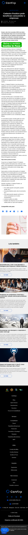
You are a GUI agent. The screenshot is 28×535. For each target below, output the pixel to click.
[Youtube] (21, 497)
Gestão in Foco (6, 22)
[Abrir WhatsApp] (25, 532)
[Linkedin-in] (16, 497)
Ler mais (6, 274)
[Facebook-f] (7, 497)
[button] (24, 3)
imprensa (12, 22)
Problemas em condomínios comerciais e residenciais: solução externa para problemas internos (13, 296)
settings (12, 530)
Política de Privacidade (14, 516)
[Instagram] (11, 497)
